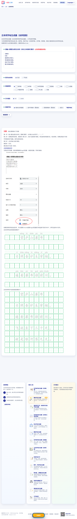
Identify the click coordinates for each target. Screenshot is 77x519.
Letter (22, 98)
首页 (2, 6)
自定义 (61, 107)
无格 (47, 89)
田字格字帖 (27, 2)
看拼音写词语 (35, 2)
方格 (61, 86)
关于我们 (30, 514)
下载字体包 (69, 107)
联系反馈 (56, 514)
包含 (18, 77)
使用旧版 (62, 2)
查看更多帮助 (7, 404)
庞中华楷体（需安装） (34, 107)
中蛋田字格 (21, 89)
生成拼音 (38, 515)
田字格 (19, 86)
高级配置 (5, 114)
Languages (70, 2)
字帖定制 (46, 514)
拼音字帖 (43, 2)
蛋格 (31, 89)
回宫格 (52, 86)
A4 (15, 98)
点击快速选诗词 (8, 148)
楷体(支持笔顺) (19, 107)
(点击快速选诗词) (40, 49)
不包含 (25, 77)
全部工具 (21, 2)
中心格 (40, 89)
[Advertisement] (38, 21)
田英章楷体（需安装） (50, 107)
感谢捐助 (55, 2)
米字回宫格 (41, 86)
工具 (6, 6)
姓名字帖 (49, 2)
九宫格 (70, 86)
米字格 (29, 86)
